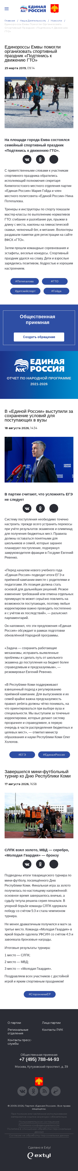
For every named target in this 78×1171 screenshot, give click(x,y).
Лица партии (51, 1023)
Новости (56, 20)
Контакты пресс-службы (20, 1041)
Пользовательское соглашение (39, 1121)
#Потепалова (24, 281)
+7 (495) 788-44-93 (39, 1059)
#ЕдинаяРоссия (54, 754)
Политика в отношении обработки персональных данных (39, 1130)
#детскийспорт (25, 291)
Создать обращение (39, 337)
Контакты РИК (52, 1030)
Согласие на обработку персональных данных (39, 1135)
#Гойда (56, 291)
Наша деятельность (33, 20)
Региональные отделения (18, 1031)
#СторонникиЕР (40, 994)
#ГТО (54, 281)
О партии (14, 1023)
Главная (10, 20)
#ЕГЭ (22, 754)
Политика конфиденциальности (39, 1125)
